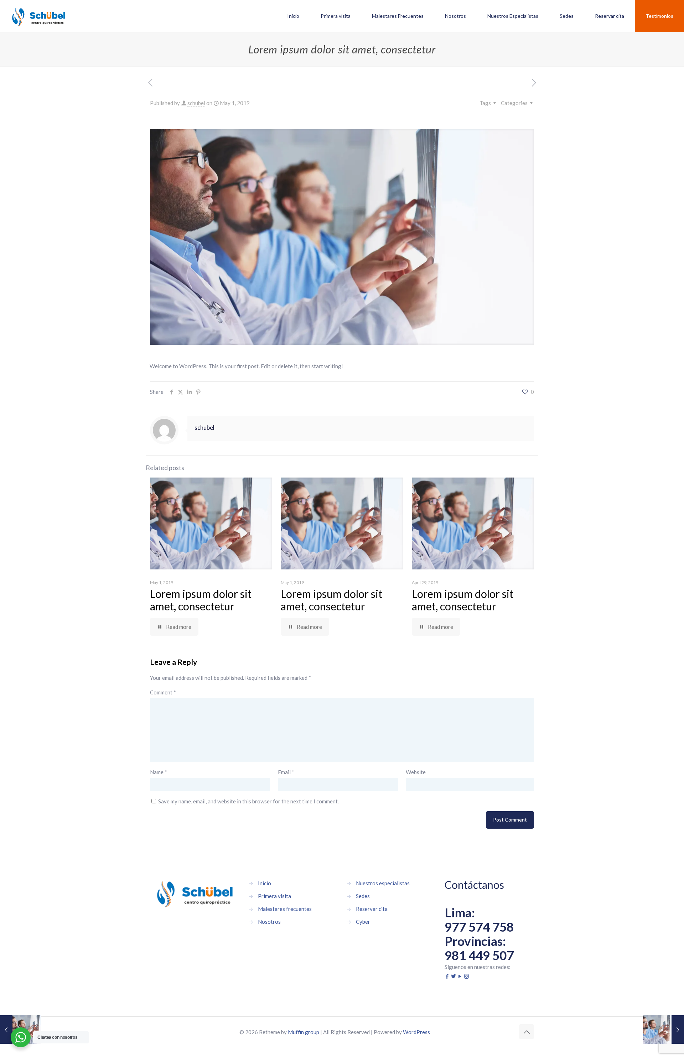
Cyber (363, 921)
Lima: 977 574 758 (479, 919)
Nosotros (269, 921)
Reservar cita (372, 909)
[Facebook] (447, 976)
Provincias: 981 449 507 (479, 948)
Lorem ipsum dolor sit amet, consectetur (201, 600)
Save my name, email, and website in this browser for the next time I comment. (248, 801)
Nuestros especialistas (383, 883)
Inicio (264, 883)
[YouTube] (460, 976)
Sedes (363, 896)
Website (416, 772)
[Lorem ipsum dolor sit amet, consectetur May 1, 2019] (663, 1029)
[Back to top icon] (526, 1031)
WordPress (416, 1032)
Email (286, 772)
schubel (196, 103)
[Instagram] (466, 976)
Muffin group (303, 1032)
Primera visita (274, 896)
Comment (163, 692)
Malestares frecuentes (285, 909)
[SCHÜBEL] (39, 16)
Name (158, 772)
